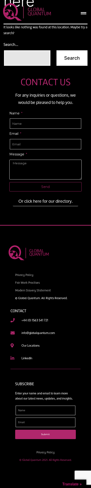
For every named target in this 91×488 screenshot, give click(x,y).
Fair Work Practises (27, 283)
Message (17, 154)
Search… (11, 44)
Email (14, 134)
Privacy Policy (24, 275)
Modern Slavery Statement (33, 290)
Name (15, 113)
